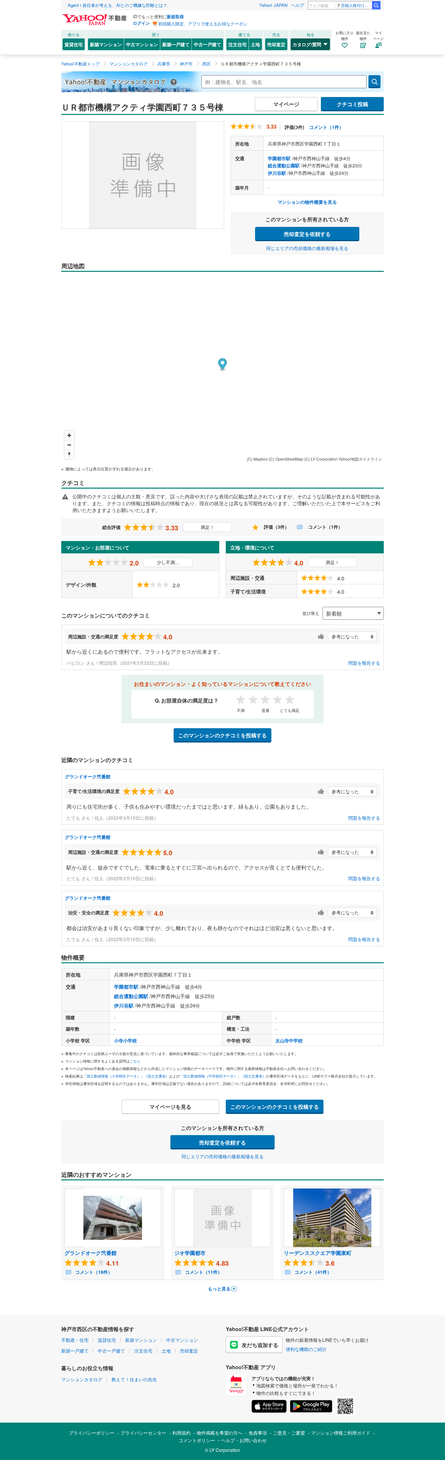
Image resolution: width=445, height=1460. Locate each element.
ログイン (141, 23)
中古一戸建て (207, 44)
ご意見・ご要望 (289, 1432)
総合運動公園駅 (284, 165)
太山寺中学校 (289, 1040)
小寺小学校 (125, 1040)
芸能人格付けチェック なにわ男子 (356, 5)
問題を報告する (364, 663)
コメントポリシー (197, 1440)
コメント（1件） (326, 127)
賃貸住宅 (74, 44)
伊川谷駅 (277, 173)
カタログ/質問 (307, 44)
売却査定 (276, 44)
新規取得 (175, 16)
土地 (255, 44)
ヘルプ (297, 5)
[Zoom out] (69, 445)
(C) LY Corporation (320, 459)
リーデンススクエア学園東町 (318, 1253)
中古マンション (142, 44)
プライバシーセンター (143, 1432)
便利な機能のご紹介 (306, 1349)
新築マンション (106, 44)
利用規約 (181, 1432)
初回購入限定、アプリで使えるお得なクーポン (202, 24)
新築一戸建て (176, 44)
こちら (135, 1061)
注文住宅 (237, 44)
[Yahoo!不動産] (95, 15)
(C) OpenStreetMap (286, 459)
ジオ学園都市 (190, 1253)
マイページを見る (170, 1106)
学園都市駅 (279, 158)
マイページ (286, 104)
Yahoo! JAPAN (273, 5)
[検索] (376, 5)
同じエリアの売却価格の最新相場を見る (307, 248)
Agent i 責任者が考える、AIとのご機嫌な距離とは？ (117, 5)
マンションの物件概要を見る (307, 202)
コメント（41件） (312, 1272)
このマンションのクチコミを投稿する (222, 735)
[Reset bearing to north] (69, 454)
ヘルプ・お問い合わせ (244, 1440)
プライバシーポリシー (91, 1432)
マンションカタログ (81, 1379)
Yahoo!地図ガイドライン (360, 459)
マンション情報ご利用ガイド (340, 1432)
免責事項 (258, 1432)
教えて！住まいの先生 (134, 1379)
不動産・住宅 (75, 1340)
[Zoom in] (69, 435)
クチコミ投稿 (352, 104)
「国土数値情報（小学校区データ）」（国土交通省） (126, 1075)
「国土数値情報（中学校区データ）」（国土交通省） (223, 1075)
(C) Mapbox (257, 459)
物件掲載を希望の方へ (219, 1432)
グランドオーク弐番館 (87, 776)
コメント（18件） (93, 1272)
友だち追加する (260, 1345)
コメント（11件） (203, 1272)
